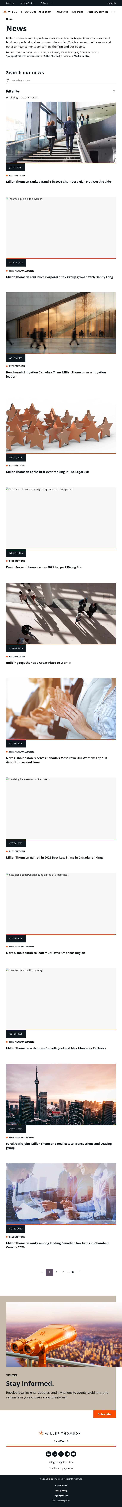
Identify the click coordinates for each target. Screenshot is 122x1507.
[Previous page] (42, 1272)
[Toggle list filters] (114, 91)
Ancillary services (98, 11)
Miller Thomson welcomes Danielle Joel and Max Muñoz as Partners (56, 1048)
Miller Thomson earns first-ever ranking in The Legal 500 (47, 472)
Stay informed (61, 1485)
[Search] (52, 3)
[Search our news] (8, 81)
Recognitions (17, 175)
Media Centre (27, 3)
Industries (62, 11)
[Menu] (113, 12)
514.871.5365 (51, 56)
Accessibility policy (61, 1500)
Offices (44, 3)
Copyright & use (61, 1495)
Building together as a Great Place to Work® (38, 663)
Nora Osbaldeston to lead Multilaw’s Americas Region (45, 953)
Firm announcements (21, 270)
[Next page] (80, 1272)
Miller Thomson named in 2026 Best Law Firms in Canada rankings (54, 857)
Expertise (77, 11)
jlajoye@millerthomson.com (23, 56)
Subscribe (104, 1414)
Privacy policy (61, 1490)
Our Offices (59, 1441)
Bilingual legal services (61, 1462)
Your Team (45, 11)
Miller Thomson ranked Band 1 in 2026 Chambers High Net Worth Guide (58, 182)
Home (9, 19)
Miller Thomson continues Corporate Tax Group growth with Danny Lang (59, 277)
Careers (10, 3)
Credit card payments (61, 1468)
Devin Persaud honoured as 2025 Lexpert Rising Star (44, 567)
